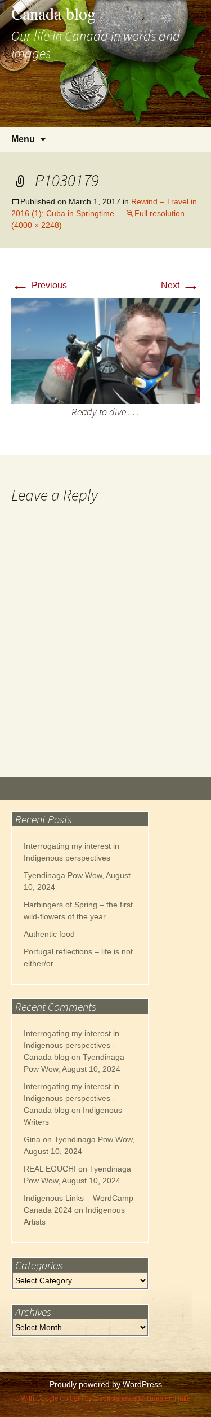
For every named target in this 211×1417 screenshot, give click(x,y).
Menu (23, 139)
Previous (39, 285)
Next (180, 285)
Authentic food (49, 933)
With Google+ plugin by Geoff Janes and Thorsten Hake (106, 1398)
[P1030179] (105, 350)
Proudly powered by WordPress (106, 1384)
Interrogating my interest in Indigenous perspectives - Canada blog (71, 1045)
